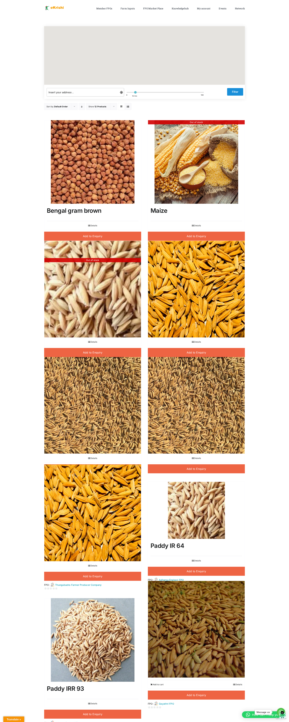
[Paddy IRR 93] (92, 640)
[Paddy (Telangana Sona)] (92, 513)
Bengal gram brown (74, 210)
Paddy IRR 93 (65, 688)
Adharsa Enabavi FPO (171, 579)
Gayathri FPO (166, 703)
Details (93, 225)
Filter (235, 91)
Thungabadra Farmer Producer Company (78, 584)
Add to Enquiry (92, 236)
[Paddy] (196, 289)
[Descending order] (82, 106)
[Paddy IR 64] (196, 510)
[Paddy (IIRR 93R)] (92, 405)
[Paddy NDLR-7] (196, 629)
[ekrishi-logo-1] (55, 5)
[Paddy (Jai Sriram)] (196, 405)
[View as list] (128, 106)
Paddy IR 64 (167, 545)
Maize (159, 210)
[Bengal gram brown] (92, 162)
